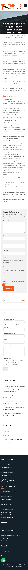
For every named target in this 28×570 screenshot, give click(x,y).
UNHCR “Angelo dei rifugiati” (8, 530)
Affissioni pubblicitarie (6, 496)
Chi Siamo (3, 527)
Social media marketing (7, 472)
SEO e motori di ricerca (6, 467)
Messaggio (7, 345)
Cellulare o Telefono (10, 333)
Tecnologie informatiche (11, 443)
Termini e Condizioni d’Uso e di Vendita (10, 535)
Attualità (7, 431)
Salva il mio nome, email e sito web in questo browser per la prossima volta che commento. (13, 260)
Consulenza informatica (7, 509)
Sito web (5, 250)
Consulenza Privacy (6, 512)
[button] (3, 560)
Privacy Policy (8, 358)
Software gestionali (6, 514)
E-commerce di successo (7, 470)
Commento (6, 220)
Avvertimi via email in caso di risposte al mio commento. (13, 272)
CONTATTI (6, 201)
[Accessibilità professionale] (3, 285)
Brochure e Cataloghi (6, 494)
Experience (7, 435)
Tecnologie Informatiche (7, 517)
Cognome (17, 324)
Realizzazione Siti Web (6, 464)
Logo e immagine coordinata (8, 491)
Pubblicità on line (5, 475)
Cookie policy (4, 540)
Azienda (6, 327)
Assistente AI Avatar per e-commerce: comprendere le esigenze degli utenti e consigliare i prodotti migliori (14, 389)
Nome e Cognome (9, 319)
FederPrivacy (4, 533)
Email (5, 243)
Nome (5, 235)
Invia (6, 369)
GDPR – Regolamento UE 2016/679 (14, 439)
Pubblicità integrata (6, 499)
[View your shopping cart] (21, 5)
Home (4, 35)
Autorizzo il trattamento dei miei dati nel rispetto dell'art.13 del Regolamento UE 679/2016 (13, 363)
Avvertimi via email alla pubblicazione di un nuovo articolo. (13, 282)
